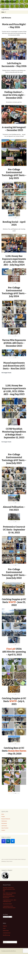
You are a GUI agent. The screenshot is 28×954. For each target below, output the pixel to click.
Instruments (4, 823)
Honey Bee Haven (17, 750)
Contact (3, 830)
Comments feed (6, 932)
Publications (4, 821)
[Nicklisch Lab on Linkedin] (8, 841)
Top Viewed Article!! (7, 903)
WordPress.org (6, 935)
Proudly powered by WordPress (8, 951)
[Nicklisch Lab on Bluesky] (13, 841)
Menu (2, 12)
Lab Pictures (4, 825)
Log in (4, 928)
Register (5, 926)
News (2, 814)
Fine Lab (10, 648)
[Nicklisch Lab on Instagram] (3, 841)
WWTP (12, 602)
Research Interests (5, 818)
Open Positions (4, 828)
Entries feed (6, 930)
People (3, 816)
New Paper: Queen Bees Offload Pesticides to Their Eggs (9, 889)
